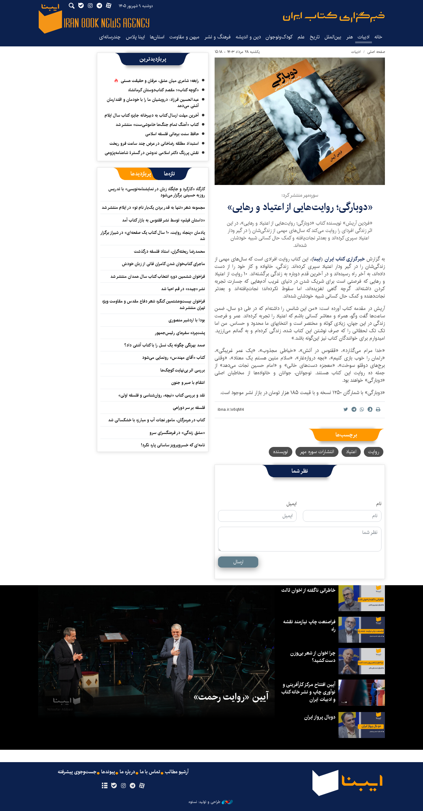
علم (301, 37)
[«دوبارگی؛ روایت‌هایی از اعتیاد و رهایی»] (300, 121)
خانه (378, 37)
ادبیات (363, 37)
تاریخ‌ (315, 37)
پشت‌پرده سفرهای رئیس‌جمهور (180, 332)
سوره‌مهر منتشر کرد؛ (299, 195)
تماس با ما (150, 772)
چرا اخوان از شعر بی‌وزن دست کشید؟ (312, 657)
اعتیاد (351, 452)
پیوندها (108, 772)
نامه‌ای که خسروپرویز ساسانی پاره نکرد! (173, 445)
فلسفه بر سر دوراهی (189, 407)
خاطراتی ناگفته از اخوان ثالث (308, 590)
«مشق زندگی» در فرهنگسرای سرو (177, 432)
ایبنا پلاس (135, 37)
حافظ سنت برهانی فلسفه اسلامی (172, 134)
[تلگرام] (133, 786)
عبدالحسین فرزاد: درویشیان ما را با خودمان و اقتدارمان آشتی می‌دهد (153, 102)
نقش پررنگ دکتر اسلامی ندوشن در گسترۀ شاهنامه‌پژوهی (152, 152)
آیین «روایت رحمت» (230, 697)
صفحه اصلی (376, 52)
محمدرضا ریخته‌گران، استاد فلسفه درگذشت (169, 251)
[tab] (169, 174)
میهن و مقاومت (184, 37)
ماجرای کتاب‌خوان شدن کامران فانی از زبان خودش (163, 263)
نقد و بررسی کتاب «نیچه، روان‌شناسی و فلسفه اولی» (161, 395)
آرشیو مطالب (177, 772)
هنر (349, 37)
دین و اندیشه (248, 37)
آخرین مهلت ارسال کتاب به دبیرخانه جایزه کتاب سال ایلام (152, 115)
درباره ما (127, 772)
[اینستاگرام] (123, 786)
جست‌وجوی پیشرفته (77, 772)
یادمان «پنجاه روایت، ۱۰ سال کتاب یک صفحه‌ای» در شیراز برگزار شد (153, 235)
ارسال (238, 562)
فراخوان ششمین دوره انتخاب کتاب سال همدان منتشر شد (157, 276)
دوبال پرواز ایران (319, 717)
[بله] (114, 786)
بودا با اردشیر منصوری (186, 320)
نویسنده (280, 452)
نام (379, 504)
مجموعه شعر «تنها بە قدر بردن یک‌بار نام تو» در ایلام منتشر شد (153, 207)
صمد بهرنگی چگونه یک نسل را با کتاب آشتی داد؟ (164, 345)
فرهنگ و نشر (217, 37)
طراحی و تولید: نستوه (204, 802)
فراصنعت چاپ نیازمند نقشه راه (309, 625)
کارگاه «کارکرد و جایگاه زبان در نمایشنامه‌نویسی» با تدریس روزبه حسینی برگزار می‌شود (156, 192)
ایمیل (291, 504)
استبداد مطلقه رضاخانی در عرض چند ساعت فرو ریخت (154, 143)
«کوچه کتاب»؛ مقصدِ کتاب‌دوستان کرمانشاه (163, 90)
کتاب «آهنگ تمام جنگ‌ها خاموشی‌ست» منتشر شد (157, 124)
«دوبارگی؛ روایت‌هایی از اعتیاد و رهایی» (300, 207)
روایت (373, 452)
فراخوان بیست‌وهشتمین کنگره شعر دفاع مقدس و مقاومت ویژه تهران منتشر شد (153, 304)
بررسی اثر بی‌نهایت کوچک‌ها (182, 370)
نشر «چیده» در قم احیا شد (183, 288)
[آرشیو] (104, 786)
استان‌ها (157, 37)
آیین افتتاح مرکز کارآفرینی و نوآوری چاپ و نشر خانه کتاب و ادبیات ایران (308, 692)
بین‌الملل (333, 37)
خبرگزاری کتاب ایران (345, 259)
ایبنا (334, 17)
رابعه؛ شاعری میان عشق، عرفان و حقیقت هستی (160, 80)
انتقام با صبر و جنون (188, 382)
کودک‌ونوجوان (279, 37)
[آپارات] (142, 786)
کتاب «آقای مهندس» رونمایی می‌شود (173, 357)
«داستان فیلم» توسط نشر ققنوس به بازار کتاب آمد (163, 220)
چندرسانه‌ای (110, 37)
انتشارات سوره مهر (317, 452)
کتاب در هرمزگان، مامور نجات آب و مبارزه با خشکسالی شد (156, 420)
